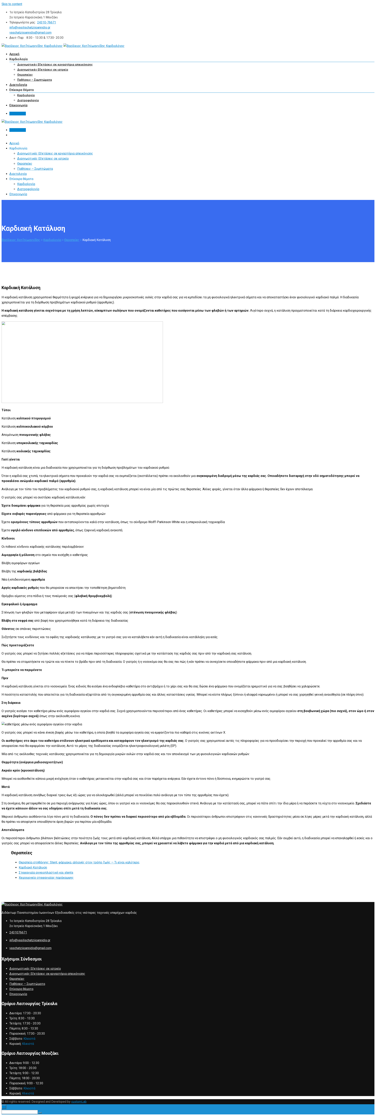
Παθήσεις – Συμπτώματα (34, 80)
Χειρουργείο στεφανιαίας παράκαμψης (46, 877)
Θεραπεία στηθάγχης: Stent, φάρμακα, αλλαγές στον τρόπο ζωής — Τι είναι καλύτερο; (79, 862)
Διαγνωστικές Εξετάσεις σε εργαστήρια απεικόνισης (55, 64)
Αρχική (14, 54)
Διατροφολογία (28, 100)
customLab (79, 1101)
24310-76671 (46, 22)
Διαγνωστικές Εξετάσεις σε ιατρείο (42, 69)
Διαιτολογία (18, 85)
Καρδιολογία (26, 95)
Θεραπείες (25, 74)
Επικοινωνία (18, 105)
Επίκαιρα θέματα (21, 989)
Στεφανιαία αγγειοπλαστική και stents (46, 872)
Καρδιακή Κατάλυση (33, 867)
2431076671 (18, 932)
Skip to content (12, 4)
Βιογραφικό (17, 113)
